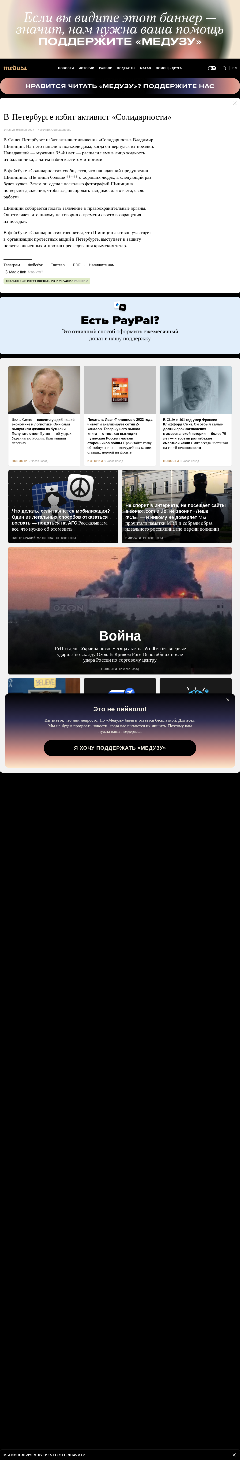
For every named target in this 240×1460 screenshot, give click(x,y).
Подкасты (126, 68)
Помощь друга (168, 68)
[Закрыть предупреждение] (234, 1454)
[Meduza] (15, 68)
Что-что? (33, 272)
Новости (66, 68)
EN (235, 68)
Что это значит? (65, 1455)
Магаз (145, 68)
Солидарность (60, 129)
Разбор (106, 68)
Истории (87, 68)
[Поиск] (224, 68)
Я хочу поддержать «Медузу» (120, 750)
